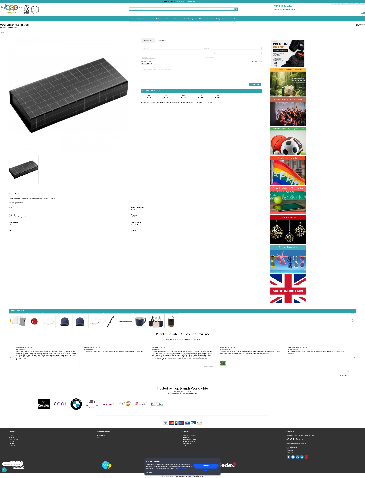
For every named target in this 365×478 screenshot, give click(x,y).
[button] (10, 357)
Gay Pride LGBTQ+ (285, 159)
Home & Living (188, 19)
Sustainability (186, 443)
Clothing (137, 19)
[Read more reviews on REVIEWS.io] (346, 375)
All (234, 19)
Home (334, 3)
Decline (206, 470)
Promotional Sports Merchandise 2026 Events (285, 133)
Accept (206, 466)
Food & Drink (178, 19)
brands (276, 41)
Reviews (11, 441)
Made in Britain (282, 277)
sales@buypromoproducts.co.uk (284, 9)
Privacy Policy (186, 437)
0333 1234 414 (283, 6)
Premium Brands (227, 19)
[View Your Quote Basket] (362, 13)
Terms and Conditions (189, 435)
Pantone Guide (100, 435)
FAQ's (354, 3)
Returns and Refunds (188, 441)
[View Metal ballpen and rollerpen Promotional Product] (68, 95)
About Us (12, 437)
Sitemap (11, 443)
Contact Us (12, 445)
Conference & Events (147, 19)
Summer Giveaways (286, 247)
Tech (196, 19)
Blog (339, 3)
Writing (218, 19)
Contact (349, 3)
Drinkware (159, 19)
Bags (131, 19)
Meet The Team (360, 3)
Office (201, 19)
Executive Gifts (168, 19)
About (343, 3)
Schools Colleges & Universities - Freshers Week (287, 192)
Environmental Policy (189, 439)
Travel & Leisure (209, 19)
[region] (182, 357)
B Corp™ (185, 445)
